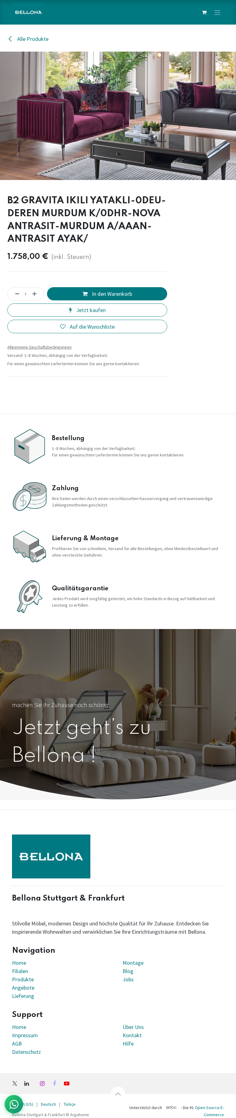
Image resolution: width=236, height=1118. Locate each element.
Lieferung (23, 995)
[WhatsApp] (14, 1104)
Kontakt (132, 1035)
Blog (128, 971)
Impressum (25, 1035)
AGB (17, 1043)
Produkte (23, 979)
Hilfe (128, 1043)
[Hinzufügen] (36, 293)
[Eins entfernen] (15, 293)
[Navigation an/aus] (217, 12)
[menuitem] (48, 1104)
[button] (118, 1094)
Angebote (23, 987)
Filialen (20, 971)
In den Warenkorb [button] (111, 293)
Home (19, 962)
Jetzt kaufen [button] (90, 310)
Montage (133, 962)
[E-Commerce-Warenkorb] (204, 12)
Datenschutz (26, 1051)
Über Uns (133, 1026)
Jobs (128, 979)
